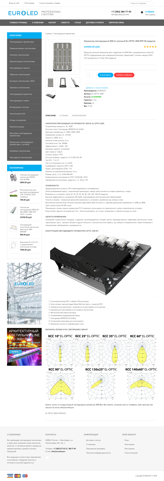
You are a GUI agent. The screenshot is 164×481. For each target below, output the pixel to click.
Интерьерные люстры (19, 107)
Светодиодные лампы (19, 101)
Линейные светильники (20, 151)
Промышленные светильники (23, 48)
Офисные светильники (20, 74)
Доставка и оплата (93, 440)
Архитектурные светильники (22, 61)
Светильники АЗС (17, 114)
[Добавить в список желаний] (96, 87)
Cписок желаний (131, 453)
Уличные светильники (19, 55)
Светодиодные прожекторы (22, 42)
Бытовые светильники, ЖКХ (22, 81)
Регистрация (29, 3)
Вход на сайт (14, 3)
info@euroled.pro (67, 408)
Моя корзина (129, 449)
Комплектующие (17, 127)
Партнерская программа (95, 449)
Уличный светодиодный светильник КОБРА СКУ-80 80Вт (29, 177)
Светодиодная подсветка (21, 94)
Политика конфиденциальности (98, 453)
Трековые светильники (20, 87)
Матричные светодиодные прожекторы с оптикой (21, 143)
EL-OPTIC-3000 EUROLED (55, 413)
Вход (127, 440)
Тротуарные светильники (21, 157)
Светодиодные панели (20, 68)
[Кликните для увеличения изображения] (62, 57)
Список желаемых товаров (49, 3)
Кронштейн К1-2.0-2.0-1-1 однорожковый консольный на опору (29, 244)
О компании (90, 444)
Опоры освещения (18, 120)
